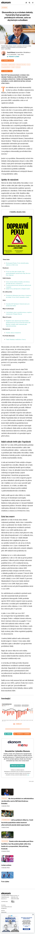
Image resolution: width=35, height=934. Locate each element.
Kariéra (3, 910)
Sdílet (9, 733)
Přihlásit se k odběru (17, 765)
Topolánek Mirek (6, 67)
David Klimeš (11, 52)
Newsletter (4, 912)
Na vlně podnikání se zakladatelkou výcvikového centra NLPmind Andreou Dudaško (17, 801)
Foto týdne (5, 881)
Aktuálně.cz (26, 52)
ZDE (28, 774)
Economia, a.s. (15, 895)
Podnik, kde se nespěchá (13, 332)
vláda (13, 67)
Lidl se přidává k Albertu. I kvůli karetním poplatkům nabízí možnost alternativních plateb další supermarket (17, 822)
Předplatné (4, 908)
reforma (18, 67)
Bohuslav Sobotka (21, 64)
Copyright (3, 895)
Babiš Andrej (12, 64)
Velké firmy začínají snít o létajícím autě (18, 289)
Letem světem (6, 865)
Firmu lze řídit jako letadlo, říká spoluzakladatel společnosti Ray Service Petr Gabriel (18, 273)
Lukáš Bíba (7, 49)
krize (28, 64)
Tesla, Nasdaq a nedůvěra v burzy (16, 339)
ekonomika (4, 64)
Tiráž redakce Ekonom (6, 906)
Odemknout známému (23, 733)
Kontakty (3, 905)
